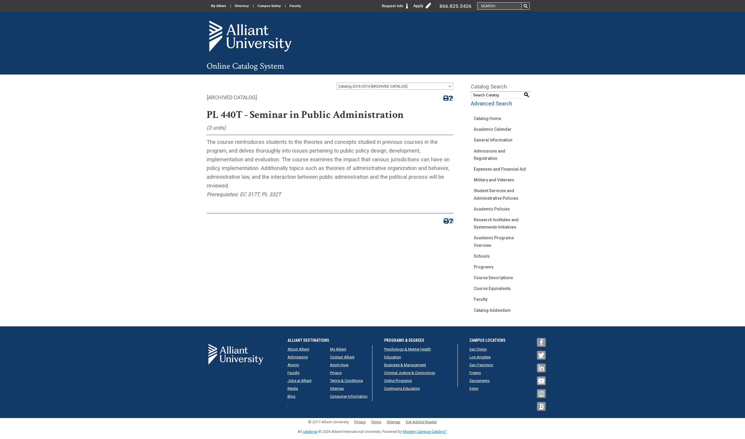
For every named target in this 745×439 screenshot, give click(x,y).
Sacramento (479, 380)
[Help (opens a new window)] (450, 98)
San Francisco (481, 365)
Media (293, 388)
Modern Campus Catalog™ (425, 431)
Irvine (473, 388)
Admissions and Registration (489, 155)
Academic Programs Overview (494, 241)
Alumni (293, 365)
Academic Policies (492, 209)
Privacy (336, 373)
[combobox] (395, 86)
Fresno (475, 373)
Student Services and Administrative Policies (496, 194)
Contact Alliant (342, 357)
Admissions (298, 357)
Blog (291, 396)
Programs (484, 267)
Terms (376, 422)
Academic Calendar (493, 129)
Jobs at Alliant (300, 380)
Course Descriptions (493, 277)
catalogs (310, 431)
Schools (482, 256)
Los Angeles (480, 357)
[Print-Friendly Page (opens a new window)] (445, 98)
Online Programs (398, 380)
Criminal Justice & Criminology (409, 373)
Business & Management (405, 365)
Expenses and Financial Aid (500, 169)
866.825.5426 (455, 6)
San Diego (478, 349)
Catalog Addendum (492, 310)
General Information (493, 140)
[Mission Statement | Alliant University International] (250, 36)
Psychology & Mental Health (407, 349)
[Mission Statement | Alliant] (236, 354)
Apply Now (339, 365)
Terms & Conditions (346, 380)
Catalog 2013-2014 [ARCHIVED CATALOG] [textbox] (372, 86)
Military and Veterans (494, 180)
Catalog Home (487, 118)
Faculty (295, 6)
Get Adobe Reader (421, 422)
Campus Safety (269, 6)
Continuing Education (402, 388)
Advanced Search (491, 103)
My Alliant (218, 6)
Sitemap (337, 388)
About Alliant (298, 349)
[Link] (395, 5)
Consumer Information (349, 396)
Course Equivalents (492, 288)
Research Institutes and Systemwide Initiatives (496, 223)
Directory (242, 6)
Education (392, 357)
